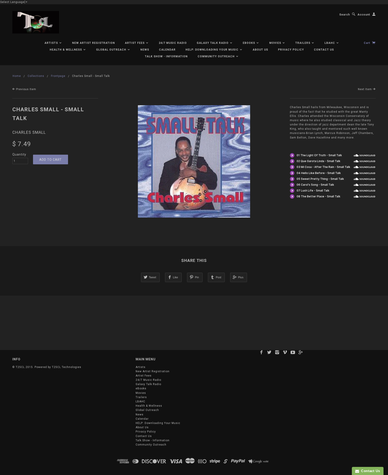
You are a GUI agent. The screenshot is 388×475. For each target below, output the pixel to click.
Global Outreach (111, 49)
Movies (275, 43)
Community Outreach (217, 56)
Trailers (303, 43)
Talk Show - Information (166, 56)
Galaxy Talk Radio (213, 43)
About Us (260, 49)
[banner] (35, 22)
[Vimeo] (285, 352)
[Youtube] (293, 352)
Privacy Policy (291, 49)
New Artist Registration (93, 43)
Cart (367, 43)
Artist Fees (135, 43)
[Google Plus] (300, 352)
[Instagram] (277, 352)
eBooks (249, 43)
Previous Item (25, 89)
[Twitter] (269, 352)
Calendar (167, 49)
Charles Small (29, 132)
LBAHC (330, 43)
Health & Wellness (66, 49)
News (144, 49)
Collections (36, 76)
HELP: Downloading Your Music (212, 49)
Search (344, 14)
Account (363, 14)
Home (17, 76)
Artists (51, 43)
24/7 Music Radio (173, 43)
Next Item (365, 89)
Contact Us (324, 49)
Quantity (19, 154)
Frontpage (58, 76)
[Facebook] (261, 352)
